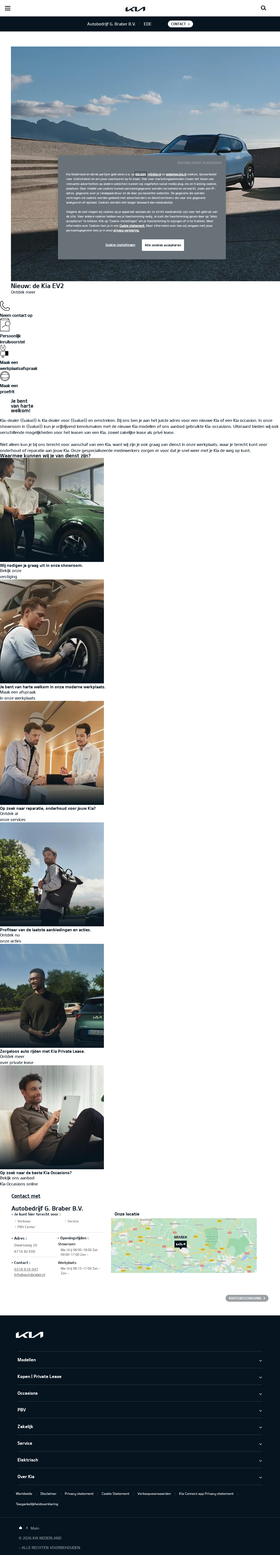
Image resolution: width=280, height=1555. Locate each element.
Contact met (25, 1196)
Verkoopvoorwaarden (154, 1493)
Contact (178, 24)
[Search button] (263, 8)
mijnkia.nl (154, 174)
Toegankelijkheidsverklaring (37, 1504)
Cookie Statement (115, 1493)
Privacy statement (79, 1493)
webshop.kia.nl (176, 174)
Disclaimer (48, 1493)
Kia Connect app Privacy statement (206, 1493)
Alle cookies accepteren (163, 245)
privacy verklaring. (126, 230)
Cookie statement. (132, 225)
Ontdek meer (23, 291)
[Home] (20, 1528)
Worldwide (24, 1493)
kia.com (140, 174)
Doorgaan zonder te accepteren (199, 162)
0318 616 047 (26, 1269)
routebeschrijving (245, 1298)
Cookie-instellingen (120, 244)
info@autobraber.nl (29, 1274)
